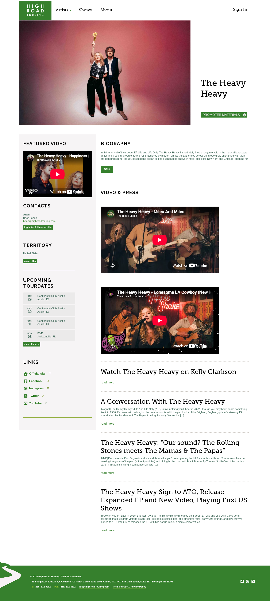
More (107, 169)
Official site (37, 373)
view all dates (31, 344)
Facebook (35, 381)
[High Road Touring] (35, 10)
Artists (62, 10)
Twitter (33, 395)
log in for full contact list (38, 227)
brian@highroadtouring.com (39, 221)
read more (108, 382)
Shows (85, 10)
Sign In (240, 9)
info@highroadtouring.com (94, 586)
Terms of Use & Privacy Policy (129, 586)
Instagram (35, 388)
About (106, 10)
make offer (30, 261)
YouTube (35, 403)
